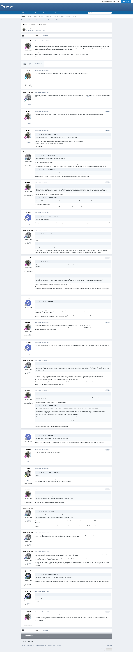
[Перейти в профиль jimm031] (28, 576)
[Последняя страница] (40, 35)
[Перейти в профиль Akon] (28, 473)
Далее (36, 35)
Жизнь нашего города (40, 30)
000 (49, 594)
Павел (28, 70)
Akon (28, 468)
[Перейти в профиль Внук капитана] (28, 97)
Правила (74, 16)
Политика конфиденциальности (27, 649)
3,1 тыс (28, 82)
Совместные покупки (48, 12)
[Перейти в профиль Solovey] (28, 217)
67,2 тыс (29, 583)
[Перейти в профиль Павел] (28, 76)
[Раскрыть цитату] (36, 134)
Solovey (28, 212)
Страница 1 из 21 (46, 35)
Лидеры (68, 16)
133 (29, 224)
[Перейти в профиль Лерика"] (24, 29)
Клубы (29, 16)
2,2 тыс (28, 480)
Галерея (35, 16)
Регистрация (126, 1)
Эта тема (105, 12)
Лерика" (32, 28)
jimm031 (28, 571)
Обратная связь (38, 649)
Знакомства (58, 12)
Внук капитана (28, 92)
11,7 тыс (29, 52)
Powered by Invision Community (98, 649)
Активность (30, 12)
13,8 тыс (29, 104)
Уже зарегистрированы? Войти (110, 1)
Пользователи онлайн (59, 16)
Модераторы (48, 16)
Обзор (23, 12)
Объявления (38, 12)
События (41, 16)
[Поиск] (110, 13)
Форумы (23, 16)
